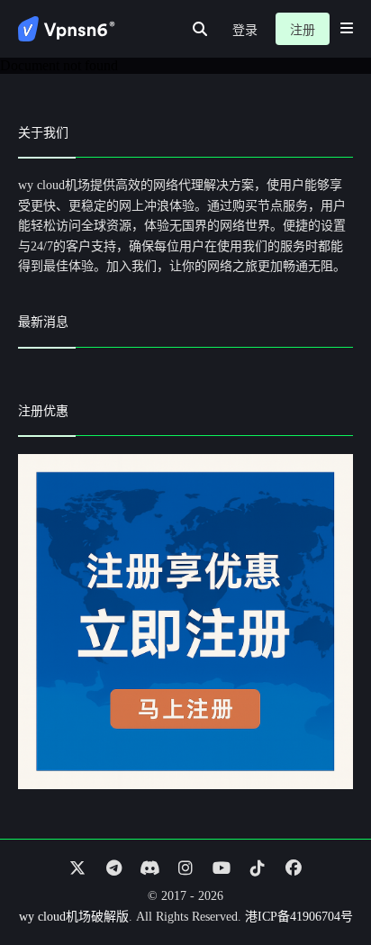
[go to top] (322, 880)
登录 (245, 30)
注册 (302, 30)
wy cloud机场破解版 (74, 916)
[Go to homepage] (66, 28)
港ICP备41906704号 (299, 916)
